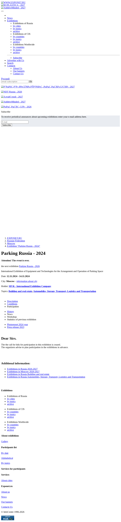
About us (5, 492)
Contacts (11, 65)
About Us (17, 68)
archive (16, 31)
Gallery (4, 441)
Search (10, 63)
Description (12, 301)
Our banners (18, 71)
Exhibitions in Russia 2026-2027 (22, 369)
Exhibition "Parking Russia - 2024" (23, 246)
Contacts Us (7, 507)
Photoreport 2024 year (17, 324)
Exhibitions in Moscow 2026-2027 (23, 371)
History (10, 311)
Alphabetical (7, 458)
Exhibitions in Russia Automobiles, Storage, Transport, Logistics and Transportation (46, 377)
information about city (27, 281)
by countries (18, 36)
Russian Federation (16, 241)
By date (4, 453)
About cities (6, 480)
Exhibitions (12, 20)
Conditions (12, 304)
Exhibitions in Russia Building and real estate (28, 374)
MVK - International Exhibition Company (30, 286)
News (10, 18)
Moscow (11, 243)
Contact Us (18, 73)
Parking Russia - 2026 (29, 266)
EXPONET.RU (14, 238)
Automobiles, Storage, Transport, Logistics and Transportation (64, 291)
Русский (5, 78)
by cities (17, 26)
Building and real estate (20, 291)
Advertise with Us (15, 60)
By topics (5, 463)
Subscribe (17, 57)
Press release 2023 (15, 327)
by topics (17, 28)
